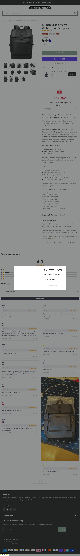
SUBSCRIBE (53, 285)
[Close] (64, 268)
